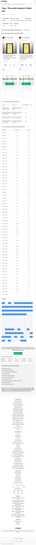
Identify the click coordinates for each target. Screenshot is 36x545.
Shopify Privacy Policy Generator (18, 416)
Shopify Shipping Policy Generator (18, 424)
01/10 (22, 492)
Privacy (14, 541)
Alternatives (18, 444)
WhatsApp (18, 522)
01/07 (22, 493)
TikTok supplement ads (6, 382)
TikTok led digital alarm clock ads (8, 384)
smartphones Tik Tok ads (6, 378)
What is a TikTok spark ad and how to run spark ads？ (18, 512)
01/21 (14, 492)
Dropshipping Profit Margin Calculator (18, 415)
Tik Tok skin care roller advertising (8, 375)
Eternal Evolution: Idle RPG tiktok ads (24, 360)
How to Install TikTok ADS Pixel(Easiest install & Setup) (18, 516)
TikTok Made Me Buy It (18, 458)
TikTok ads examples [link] (7, 4)
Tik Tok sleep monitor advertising (8, 377)
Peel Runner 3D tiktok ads (11, 358)
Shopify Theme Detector (18, 405)
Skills (18, 438)
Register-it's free (10, 83)
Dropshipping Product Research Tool (18, 452)
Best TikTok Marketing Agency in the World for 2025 (18, 509)
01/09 (14, 493)
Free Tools (18, 426)
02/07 (14, 490)
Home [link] (2, 4)
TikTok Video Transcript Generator (18, 443)
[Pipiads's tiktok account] (19, 538)
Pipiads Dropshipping (18, 454)
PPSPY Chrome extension (18, 427)
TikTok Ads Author (18, 479)
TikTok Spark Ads (18, 436)
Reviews (18, 446)
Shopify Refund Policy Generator (18, 418)
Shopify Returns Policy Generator (18, 422)
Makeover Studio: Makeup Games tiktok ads (18, 360)
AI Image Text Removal (18, 449)
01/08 (18, 493)
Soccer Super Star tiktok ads (31, 358)
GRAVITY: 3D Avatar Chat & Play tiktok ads (11, 360)
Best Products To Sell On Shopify (18, 466)
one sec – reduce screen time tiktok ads (18, 358)
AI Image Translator (18, 448)
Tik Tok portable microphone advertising (9, 372)
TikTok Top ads (18, 475)
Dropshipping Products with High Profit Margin (18, 456)
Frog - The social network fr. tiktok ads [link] (18, 4)
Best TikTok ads (18, 477)
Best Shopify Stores (18, 460)
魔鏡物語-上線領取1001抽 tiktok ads (4, 358)
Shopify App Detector (18, 407)
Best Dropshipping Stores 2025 (18, 451)
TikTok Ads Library (18, 440)
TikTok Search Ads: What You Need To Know (18, 498)
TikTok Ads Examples (18, 472)
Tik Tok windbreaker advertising (8, 370)
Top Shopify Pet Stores (18, 461)
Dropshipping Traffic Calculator (18, 409)
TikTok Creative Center (18, 441)
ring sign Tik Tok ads (6, 373)
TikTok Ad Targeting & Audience (18, 404)
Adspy (18, 433)
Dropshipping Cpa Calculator (18, 410)
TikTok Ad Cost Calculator (18, 412)
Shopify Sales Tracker (18, 401)
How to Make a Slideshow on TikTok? (18, 514)
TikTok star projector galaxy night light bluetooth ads (11, 380)
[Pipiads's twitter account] (17, 538)
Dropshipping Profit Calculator (18, 413)
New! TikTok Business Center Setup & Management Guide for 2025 (18, 501)
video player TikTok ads (6, 368)
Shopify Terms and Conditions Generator (18, 421)
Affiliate (18, 429)
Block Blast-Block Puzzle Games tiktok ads (24, 358)
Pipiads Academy (18, 480)
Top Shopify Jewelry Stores (18, 463)
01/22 (22, 490)
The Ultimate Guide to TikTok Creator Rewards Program (18, 504)
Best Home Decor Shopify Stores (18, 468)
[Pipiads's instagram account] (21, 538)
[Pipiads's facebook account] (14, 538)
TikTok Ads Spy (18, 435)
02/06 (18, 490)
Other (23, 487)
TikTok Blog (18, 474)
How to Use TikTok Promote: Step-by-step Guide (18, 507)
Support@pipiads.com (18, 521)
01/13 (18, 492)
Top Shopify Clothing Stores (18, 465)
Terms (17, 541)
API (18, 524)
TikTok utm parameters (18, 402)
